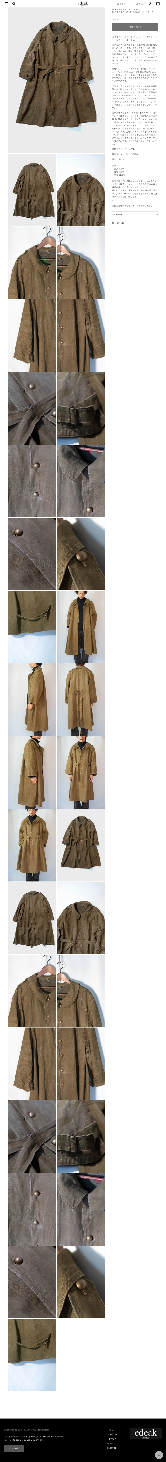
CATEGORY (111, 1434)
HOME (111, 1430)
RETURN (111, 1448)
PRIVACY (111, 1439)
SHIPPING (118, 214)
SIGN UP (13, 1448)
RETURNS (118, 223)
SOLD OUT (135, 27)
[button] (6, 3)
